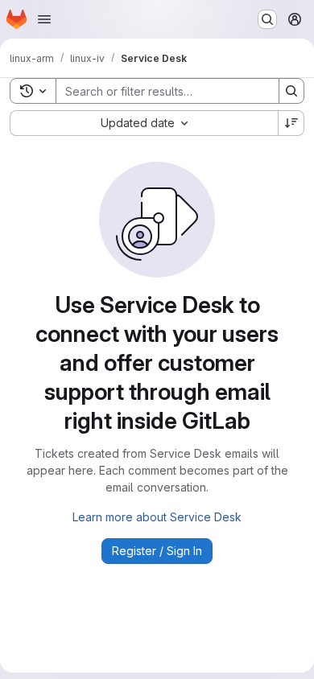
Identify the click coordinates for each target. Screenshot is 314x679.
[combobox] (144, 123)
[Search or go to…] (267, 19)
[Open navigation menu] (44, 19)
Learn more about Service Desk (157, 517)
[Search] (291, 91)
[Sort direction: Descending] (291, 123)
